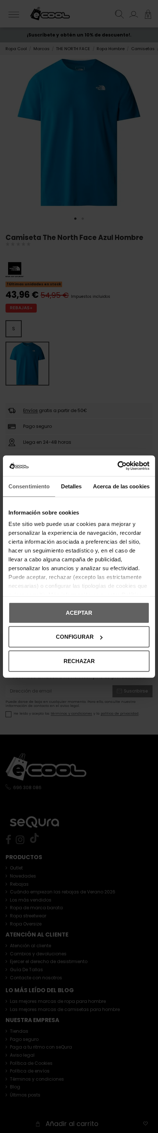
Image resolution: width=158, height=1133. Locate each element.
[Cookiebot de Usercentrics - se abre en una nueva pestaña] (117, 466)
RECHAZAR (79, 661)
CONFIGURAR (75, 637)
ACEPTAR (79, 612)
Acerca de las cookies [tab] (121, 486)
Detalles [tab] (71, 486)
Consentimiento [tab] (29, 486)
